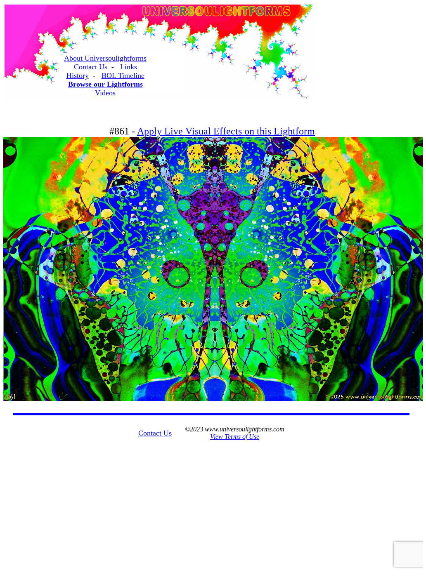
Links (128, 67)
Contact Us (90, 67)
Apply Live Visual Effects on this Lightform (226, 131)
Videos (105, 93)
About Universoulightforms (105, 58)
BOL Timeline (123, 75)
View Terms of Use (234, 436)
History (77, 75)
